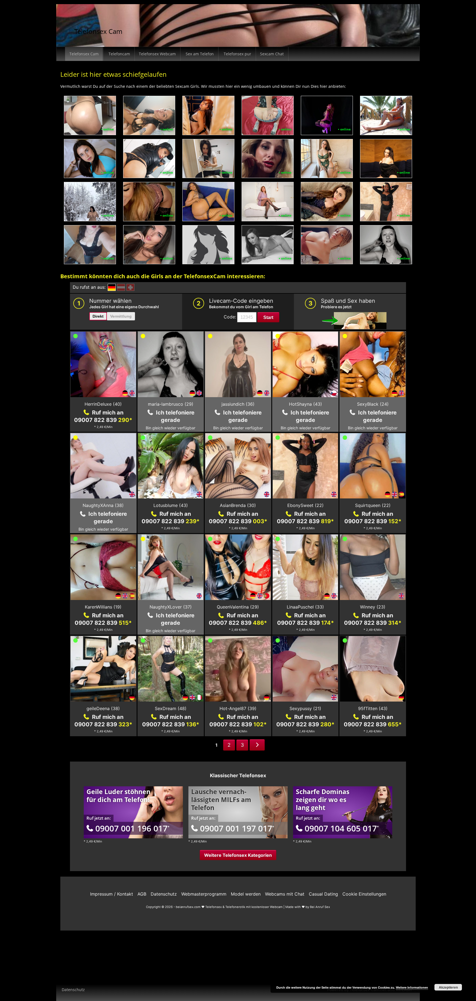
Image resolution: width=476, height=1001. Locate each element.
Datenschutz (73, 989)
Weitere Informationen (412, 987)
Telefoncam (118, 53)
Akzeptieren (448, 987)
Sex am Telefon (199, 53)
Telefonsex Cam (98, 31)
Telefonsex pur (237, 53)
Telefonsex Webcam (157, 53)
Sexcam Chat (272, 53)
